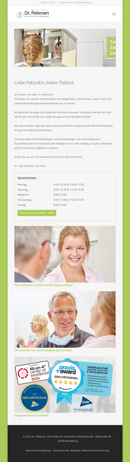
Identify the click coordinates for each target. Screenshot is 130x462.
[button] (114, 14)
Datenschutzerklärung (38, 450)
